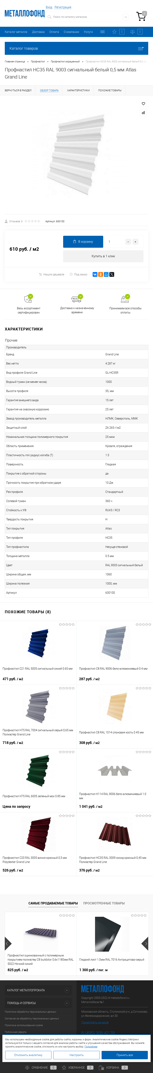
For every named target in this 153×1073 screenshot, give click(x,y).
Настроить (77, 1055)
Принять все (125, 1055)
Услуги (88, 31)
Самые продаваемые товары (53, 903)
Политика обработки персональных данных (30, 1011)
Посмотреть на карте (95, 1022)
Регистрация (63, 7)
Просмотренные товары (104, 903)
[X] (111, 274)
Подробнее (90, 1046)
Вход (49, 7)
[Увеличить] (76, 155)
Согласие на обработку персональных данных (32, 1018)
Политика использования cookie (24, 1025)
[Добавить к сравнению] (143, 112)
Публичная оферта (15, 1032)
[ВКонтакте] (95, 274)
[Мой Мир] (106, 274)
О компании (71, 31)
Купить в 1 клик (103, 256)
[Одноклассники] (100, 274)
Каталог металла (16, 31)
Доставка (38, 31)
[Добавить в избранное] (143, 103)
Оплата (54, 31)
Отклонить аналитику (28, 1055)
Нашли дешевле (53, 274)
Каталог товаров (24, 48)
